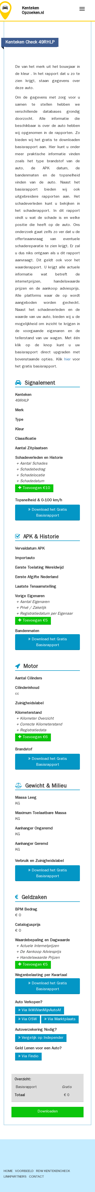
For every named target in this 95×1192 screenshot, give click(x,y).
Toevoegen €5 (34, 621)
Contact (36, 1177)
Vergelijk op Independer (42, 1038)
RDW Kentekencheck (53, 1171)
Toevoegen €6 (34, 737)
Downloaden (48, 1112)
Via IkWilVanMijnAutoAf (41, 1010)
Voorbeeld (24, 1171)
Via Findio (30, 1057)
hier (67, 360)
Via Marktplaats (62, 1019)
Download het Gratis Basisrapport (49, 513)
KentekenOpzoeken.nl (33, 10)
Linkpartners (15, 1177)
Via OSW (29, 1019)
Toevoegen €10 (35, 488)
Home (8, 1171)
